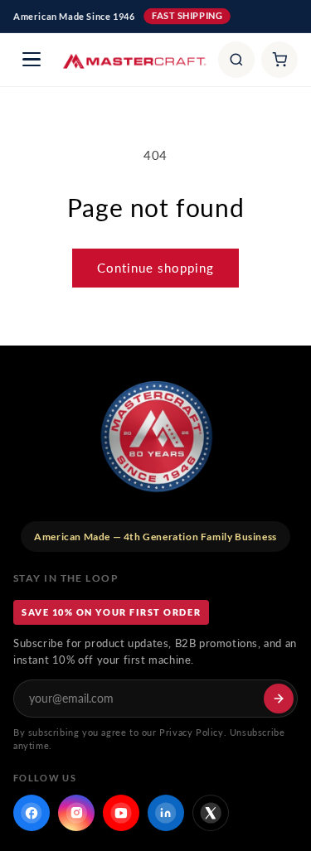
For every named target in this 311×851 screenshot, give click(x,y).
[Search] (236, 59)
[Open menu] (31, 59)
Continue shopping (155, 267)
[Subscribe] (279, 698)
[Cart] (279, 59)
